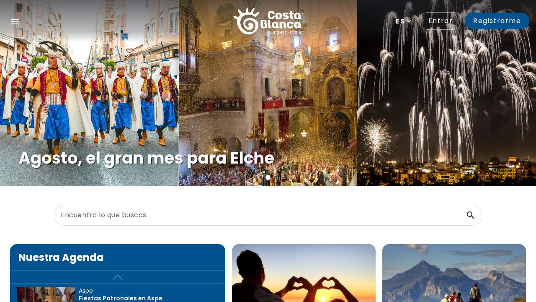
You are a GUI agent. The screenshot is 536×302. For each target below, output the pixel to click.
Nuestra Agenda (61, 257)
